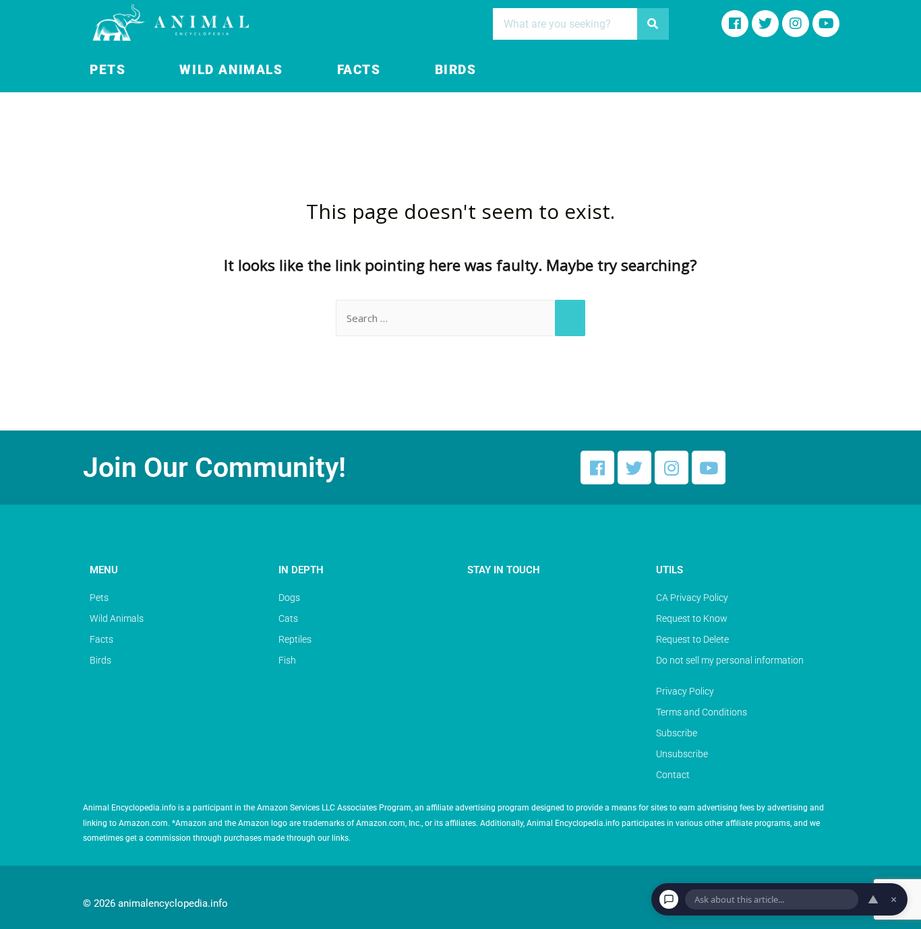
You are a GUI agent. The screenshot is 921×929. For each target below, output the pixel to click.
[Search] (653, 24)
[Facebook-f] (734, 23)
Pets (107, 70)
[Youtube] (825, 23)
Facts (359, 70)
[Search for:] (460, 318)
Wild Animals (231, 70)
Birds (456, 70)
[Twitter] (634, 467)
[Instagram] (795, 23)
